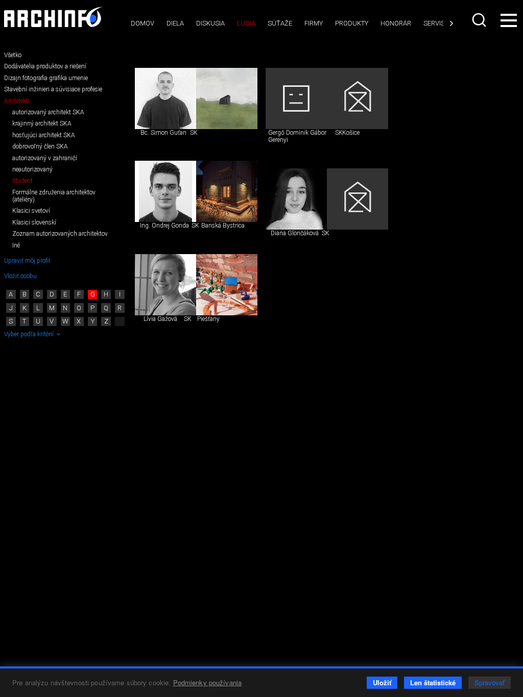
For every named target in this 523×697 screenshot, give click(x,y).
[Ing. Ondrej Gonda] (165, 191)
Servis (434, 23)
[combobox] (479, 20)
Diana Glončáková (295, 233)
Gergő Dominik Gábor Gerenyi (297, 136)
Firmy (313, 23)
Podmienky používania (207, 682)
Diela (175, 23)
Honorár (396, 23)
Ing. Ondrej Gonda (164, 225)
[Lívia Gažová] (165, 284)
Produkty (351, 23)
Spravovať (489, 682)
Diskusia (210, 23)
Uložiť (382, 682)
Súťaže (280, 23)
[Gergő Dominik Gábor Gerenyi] (296, 98)
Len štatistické (433, 682)
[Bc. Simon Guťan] (165, 98)
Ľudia (246, 23)
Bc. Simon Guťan (163, 132)
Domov (142, 23)
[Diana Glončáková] (296, 199)
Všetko (12, 55)
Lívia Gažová (160, 318)
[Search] (479, 20)
